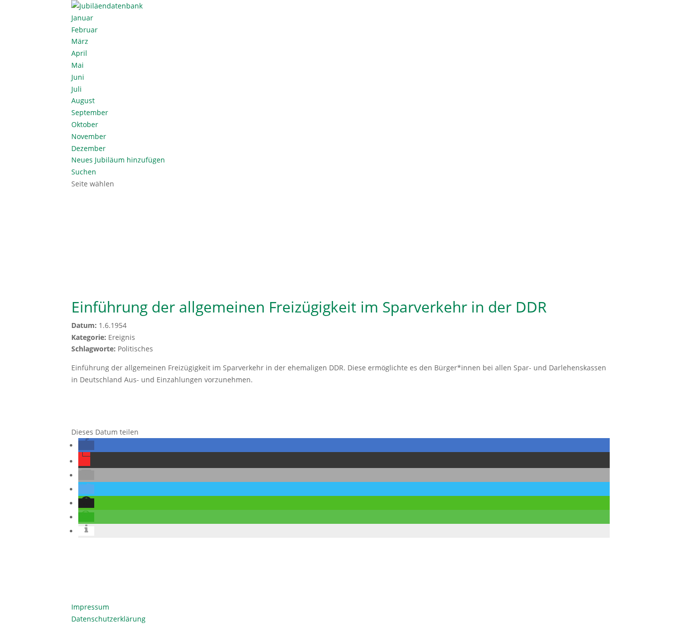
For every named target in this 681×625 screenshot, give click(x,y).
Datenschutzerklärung (108, 619)
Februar (84, 29)
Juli (76, 89)
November (88, 136)
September (89, 112)
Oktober (84, 124)
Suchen (83, 171)
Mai (77, 65)
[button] (86, 445)
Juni (77, 77)
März (79, 41)
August (83, 100)
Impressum (90, 607)
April (79, 53)
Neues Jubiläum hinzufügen (118, 159)
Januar (82, 17)
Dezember (88, 148)
